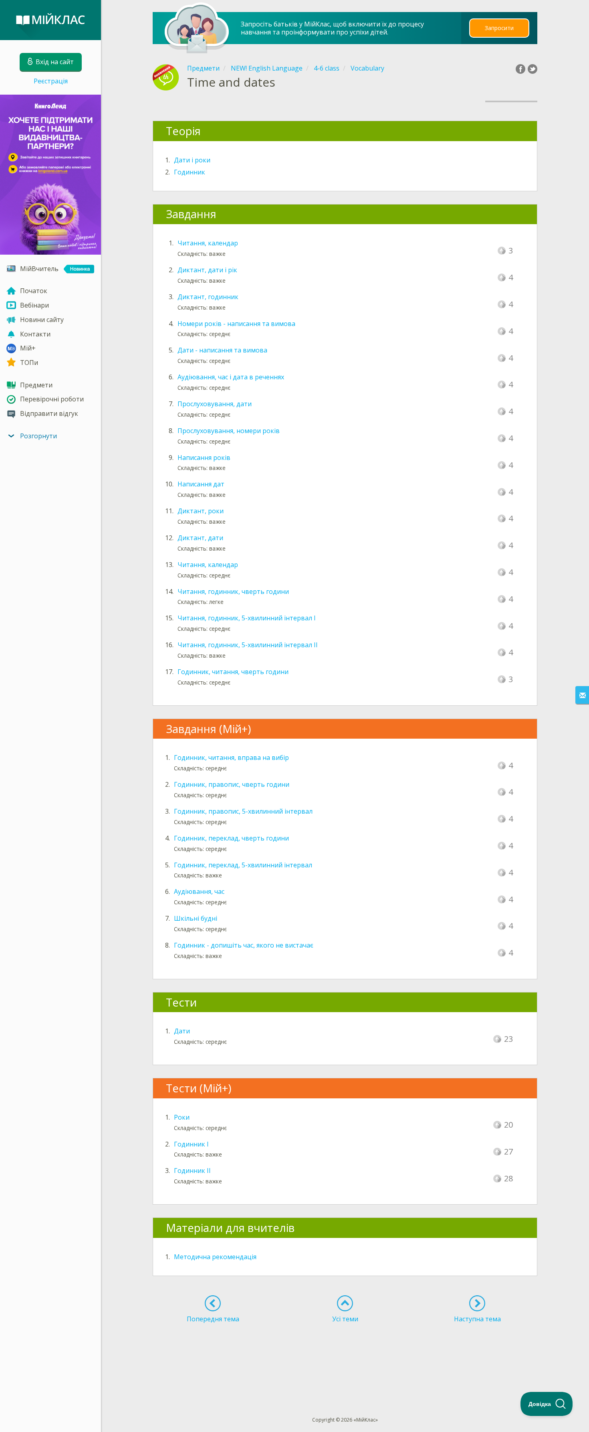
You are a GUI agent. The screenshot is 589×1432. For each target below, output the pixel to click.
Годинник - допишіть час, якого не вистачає (243, 945)
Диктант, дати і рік (207, 269)
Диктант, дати (200, 537)
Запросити (499, 28)
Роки (182, 1117)
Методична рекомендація (215, 1256)
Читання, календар (208, 243)
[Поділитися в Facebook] (520, 69)
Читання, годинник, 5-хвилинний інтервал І (247, 618)
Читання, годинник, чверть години (233, 591)
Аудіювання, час (199, 891)
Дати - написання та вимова (222, 350)
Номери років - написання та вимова (236, 323)
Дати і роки (192, 160)
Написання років (204, 457)
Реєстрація (51, 81)
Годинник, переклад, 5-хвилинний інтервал (243, 865)
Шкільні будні (195, 918)
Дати (182, 1031)
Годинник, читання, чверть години (233, 671)
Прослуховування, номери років (229, 430)
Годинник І (191, 1144)
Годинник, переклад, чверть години (231, 838)
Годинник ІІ (192, 1170)
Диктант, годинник (208, 296)
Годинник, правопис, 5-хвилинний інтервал (243, 811)
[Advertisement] (345, 1355)
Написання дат (201, 484)
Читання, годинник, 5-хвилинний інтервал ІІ (248, 644)
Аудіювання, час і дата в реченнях (231, 377)
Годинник (189, 172)
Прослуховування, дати (215, 403)
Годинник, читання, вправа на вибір (231, 757)
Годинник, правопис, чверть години (231, 784)
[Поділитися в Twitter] (532, 69)
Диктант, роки (201, 510)
